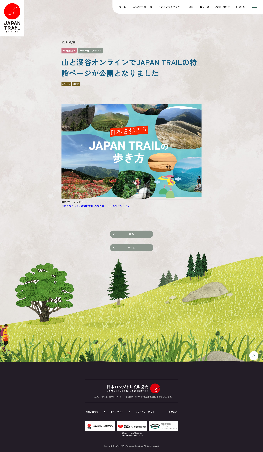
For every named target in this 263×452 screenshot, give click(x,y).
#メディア (66, 83)
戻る (131, 234)
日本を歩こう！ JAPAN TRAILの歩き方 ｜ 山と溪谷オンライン (95, 206)
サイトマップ (116, 411)
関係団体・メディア (91, 51)
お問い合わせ (222, 7)
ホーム (122, 7)
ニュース (204, 7)
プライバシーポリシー (146, 411)
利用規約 (173, 411)
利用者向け (69, 51)
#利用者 (76, 83)
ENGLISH (241, 7)
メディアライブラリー (170, 7)
